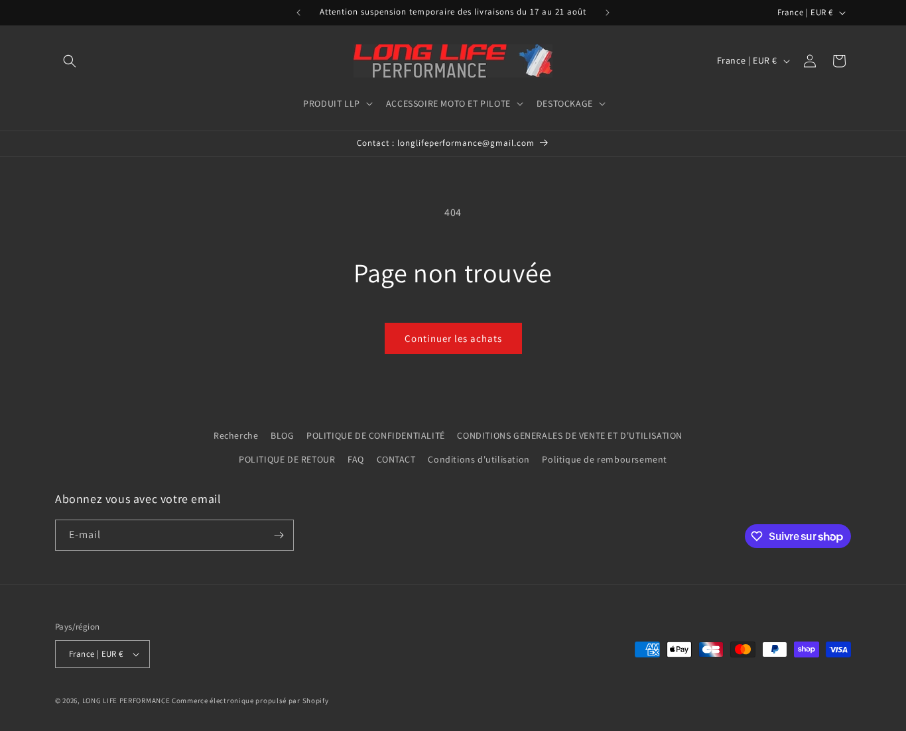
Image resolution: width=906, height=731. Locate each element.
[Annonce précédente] (298, 12)
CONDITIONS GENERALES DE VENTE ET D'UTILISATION (569, 435)
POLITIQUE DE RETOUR (287, 459)
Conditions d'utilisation (478, 459)
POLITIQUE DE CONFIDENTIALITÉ (375, 435)
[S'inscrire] (278, 535)
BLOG (282, 435)
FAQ (356, 459)
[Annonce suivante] (607, 12)
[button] (69, 61)
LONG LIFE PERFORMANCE (126, 700)
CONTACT (396, 459)
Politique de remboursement (604, 459)
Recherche (236, 435)
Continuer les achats (453, 338)
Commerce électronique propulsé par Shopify (250, 700)
